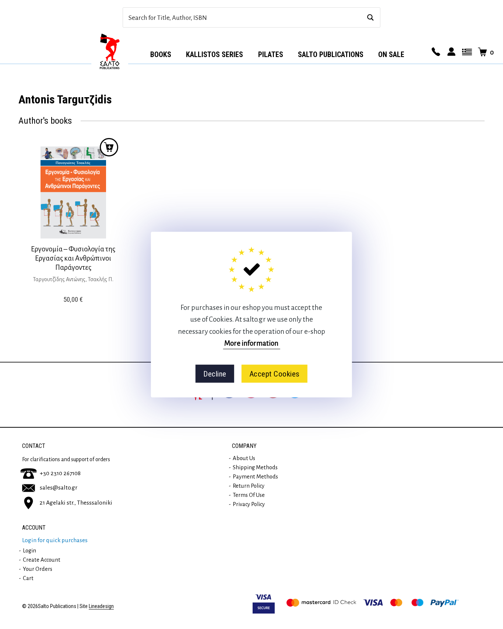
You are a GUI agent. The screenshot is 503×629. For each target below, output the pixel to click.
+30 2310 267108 (60, 473)
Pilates (270, 54)
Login (29, 551)
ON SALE (391, 54)
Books (160, 54)
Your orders (37, 569)
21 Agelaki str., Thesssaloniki (75, 502)
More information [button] (251, 343)
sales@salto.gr (58, 487)
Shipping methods (255, 467)
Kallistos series (214, 54)
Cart (28, 578)
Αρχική (109, 51)
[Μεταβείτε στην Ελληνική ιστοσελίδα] (465, 52)
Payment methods (255, 477)
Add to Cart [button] (109, 147)
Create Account (41, 560)
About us (244, 458)
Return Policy (248, 486)
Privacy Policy (249, 504)
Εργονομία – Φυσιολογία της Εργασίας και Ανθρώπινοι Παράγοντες (73, 258)
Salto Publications (330, 54)
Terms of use (249, 495)
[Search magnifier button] (370, 17)
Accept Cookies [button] (274, 373)
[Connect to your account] (450, 52)
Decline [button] (214, 373)
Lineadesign (101, 606)
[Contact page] (435, 52)
